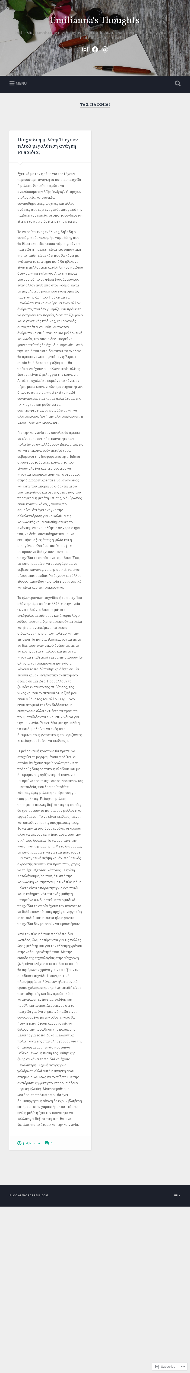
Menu (21, 83)
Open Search (176, 83)
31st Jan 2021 (31, 1143)
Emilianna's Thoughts (95, 20)
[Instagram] (85, 48)
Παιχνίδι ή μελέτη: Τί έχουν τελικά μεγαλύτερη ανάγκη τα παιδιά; (47, 146)
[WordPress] (105, 48)
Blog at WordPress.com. (29, 1195)
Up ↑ (177, 1195)
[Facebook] (95, 48)
